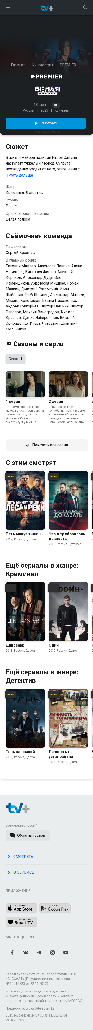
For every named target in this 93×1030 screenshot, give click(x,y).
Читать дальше (19, 175)
